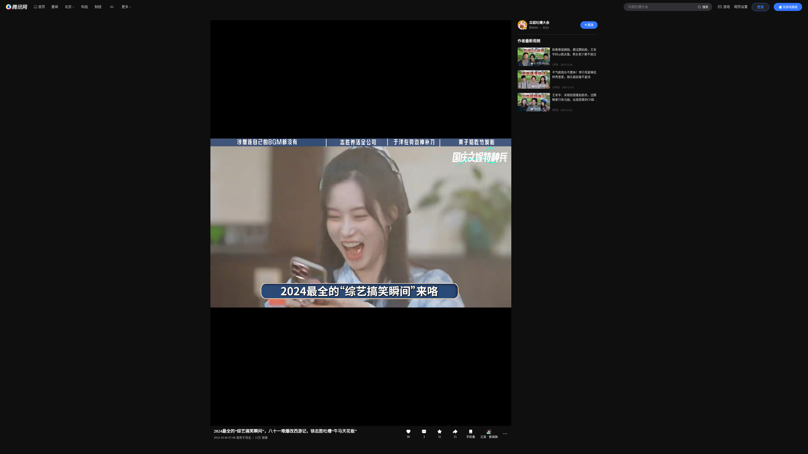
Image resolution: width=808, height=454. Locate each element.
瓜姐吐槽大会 (539, 22)
